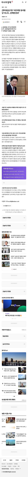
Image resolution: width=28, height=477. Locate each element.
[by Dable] (23, 400)
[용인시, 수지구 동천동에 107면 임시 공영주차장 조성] (22, 379)
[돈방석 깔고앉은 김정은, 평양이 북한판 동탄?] (6, 422)
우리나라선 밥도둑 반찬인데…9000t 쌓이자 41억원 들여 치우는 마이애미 (10, 392)
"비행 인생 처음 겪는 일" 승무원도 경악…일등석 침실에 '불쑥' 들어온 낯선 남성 (10, 370)
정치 (3, 7)
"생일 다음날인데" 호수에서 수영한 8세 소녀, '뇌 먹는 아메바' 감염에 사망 (14, 177)
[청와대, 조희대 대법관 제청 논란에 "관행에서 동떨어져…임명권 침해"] (6, 245)
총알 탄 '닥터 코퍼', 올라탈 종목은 (18, 427)
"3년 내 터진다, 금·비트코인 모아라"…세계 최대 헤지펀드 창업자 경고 (14, 171)
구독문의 (9, 466)
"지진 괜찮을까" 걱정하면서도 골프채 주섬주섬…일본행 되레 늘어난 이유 (19, 435)
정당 (6, 7)
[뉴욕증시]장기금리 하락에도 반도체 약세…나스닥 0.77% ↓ (14, 174)
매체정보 (17, 468)
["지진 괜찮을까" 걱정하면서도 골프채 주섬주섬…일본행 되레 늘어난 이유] (6, 437)
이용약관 (12, 468)
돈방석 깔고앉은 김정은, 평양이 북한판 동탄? (18, 420)
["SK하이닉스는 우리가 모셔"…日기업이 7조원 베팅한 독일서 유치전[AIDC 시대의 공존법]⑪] (22, 387)
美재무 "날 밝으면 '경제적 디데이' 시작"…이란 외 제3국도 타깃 (18, 257)
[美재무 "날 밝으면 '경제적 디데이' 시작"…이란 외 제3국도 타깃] (6, 259)
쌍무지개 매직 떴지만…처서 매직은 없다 (19, 442)
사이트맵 (23, 460)
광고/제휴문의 (9, 464)
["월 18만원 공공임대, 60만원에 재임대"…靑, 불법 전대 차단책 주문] (6, 238)
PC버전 (17, 460)
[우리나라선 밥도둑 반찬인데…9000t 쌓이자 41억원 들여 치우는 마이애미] (22, 394)
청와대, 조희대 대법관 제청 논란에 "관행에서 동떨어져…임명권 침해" (18, 243)
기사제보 (14, 466)
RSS (18, 466)
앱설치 (11, 460)
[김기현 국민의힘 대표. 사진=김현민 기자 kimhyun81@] (14, 85)
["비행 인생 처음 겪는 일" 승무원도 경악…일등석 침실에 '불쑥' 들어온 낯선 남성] (22, 372)
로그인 (4, 460)
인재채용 (16, 464)
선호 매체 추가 (6, 22)
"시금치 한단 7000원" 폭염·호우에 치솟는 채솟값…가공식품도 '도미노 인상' (18, 264)
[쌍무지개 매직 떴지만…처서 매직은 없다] (6, 445)
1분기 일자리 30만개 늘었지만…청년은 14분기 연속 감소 (18, 250)
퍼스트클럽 (4, 466)
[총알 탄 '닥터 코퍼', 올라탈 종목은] (6, 430)
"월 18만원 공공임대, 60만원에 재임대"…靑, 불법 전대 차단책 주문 (18, 236)
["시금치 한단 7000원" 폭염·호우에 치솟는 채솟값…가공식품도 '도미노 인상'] (6, 266)
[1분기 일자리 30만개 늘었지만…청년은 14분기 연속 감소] (6, 252)
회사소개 (3, 464)
